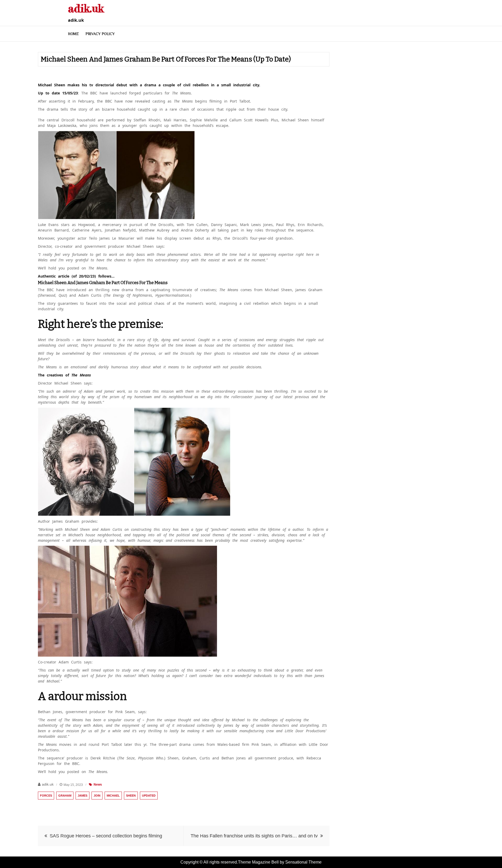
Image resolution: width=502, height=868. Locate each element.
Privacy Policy (100, 34)
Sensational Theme (303, 862)
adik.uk (86, 8)
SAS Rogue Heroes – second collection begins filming (106, 835)
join (97, 795)
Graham (64, 795)
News (98, 784)
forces (46, 795)
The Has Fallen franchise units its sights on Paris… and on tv (254, 835)
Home (73, 34)
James (82, 795)
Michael (113, 795)
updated (149, 795)
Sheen (131, 795)
